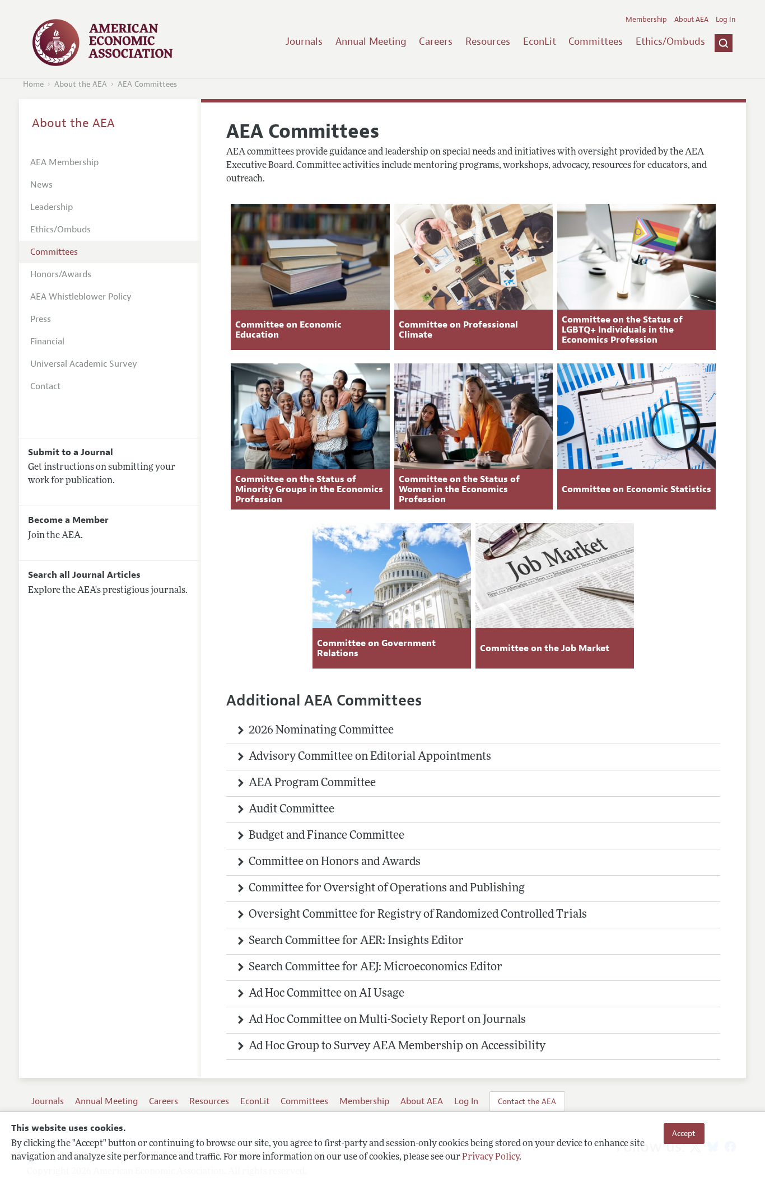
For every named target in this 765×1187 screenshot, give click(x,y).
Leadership (51, 207)
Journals (304, 41)
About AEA (691, 19)
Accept (684, 1133)
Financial (47, 341)
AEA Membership (64, 162)
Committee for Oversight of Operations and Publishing (387, 888)
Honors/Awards (60, 274)
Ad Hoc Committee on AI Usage (326, 993)
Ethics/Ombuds (670, 41)
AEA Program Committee (312, 783)
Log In (725, 19)
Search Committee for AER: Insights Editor (356, 941)
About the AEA (80, 84)
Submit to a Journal (70, 452)
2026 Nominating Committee (321, 730)
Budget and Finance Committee (326, 836)
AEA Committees (147, 84)
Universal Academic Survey (83, 364)
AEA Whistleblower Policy (81, 296)
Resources (487, 41)
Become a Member (68, 520)
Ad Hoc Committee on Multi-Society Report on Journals (387, 1020)
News (41, 184)
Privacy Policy (490, 1157)
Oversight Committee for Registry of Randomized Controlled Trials (418, 914)
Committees (595, 41)
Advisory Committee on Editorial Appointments (370, 757)
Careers (436, 41)
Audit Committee (291, 809)
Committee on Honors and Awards (335, 862)
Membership (646, 19)
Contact (45, 386)
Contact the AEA (527, 1101)
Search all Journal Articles (84, 575)
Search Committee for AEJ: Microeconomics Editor (375, 967)
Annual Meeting (371, 41)
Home (33, 84)
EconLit (539, 41)
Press (40, 319)
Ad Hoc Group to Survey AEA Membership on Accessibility (397, 1046)
